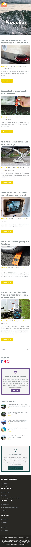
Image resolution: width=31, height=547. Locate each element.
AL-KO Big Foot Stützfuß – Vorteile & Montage (15, 143)
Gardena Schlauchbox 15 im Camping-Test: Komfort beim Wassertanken (14, 295)
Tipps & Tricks (25, 66)
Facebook (5, 525)
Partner (4, 513)
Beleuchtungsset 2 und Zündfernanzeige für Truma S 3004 (14, 41)
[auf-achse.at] (4, 4)
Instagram (5, 530)
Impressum (5, 519)
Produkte (20, 66)
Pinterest (5, 527)
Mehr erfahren (7, 81)
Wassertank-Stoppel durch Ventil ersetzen (13, 92)
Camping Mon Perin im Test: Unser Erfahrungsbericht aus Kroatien (18, 436)
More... (9, 407)
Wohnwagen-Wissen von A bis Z (11, 498)
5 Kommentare (8, 119)
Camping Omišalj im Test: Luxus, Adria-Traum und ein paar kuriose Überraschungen (19, 405)
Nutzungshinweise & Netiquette (10, 507)
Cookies (5, 510)
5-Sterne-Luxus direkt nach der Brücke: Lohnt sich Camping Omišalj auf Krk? (17, 420)
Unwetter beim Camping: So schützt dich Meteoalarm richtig (18, 413)
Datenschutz (6, 504)
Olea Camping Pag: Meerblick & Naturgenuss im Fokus (18, 428)
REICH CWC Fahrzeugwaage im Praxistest (15, 242)
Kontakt (5, 522)
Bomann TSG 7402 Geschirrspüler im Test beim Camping (14, 194)
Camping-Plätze (7, 486)
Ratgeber (5, 495)
